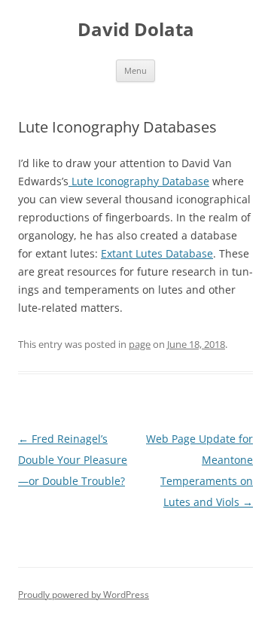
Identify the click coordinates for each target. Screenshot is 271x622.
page (140, 344)
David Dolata (136, 29)
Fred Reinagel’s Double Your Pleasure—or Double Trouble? (72, 459)
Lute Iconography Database (139, 181)
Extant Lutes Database (157, 253)
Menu (135, 70)
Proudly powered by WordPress (83, 594)
